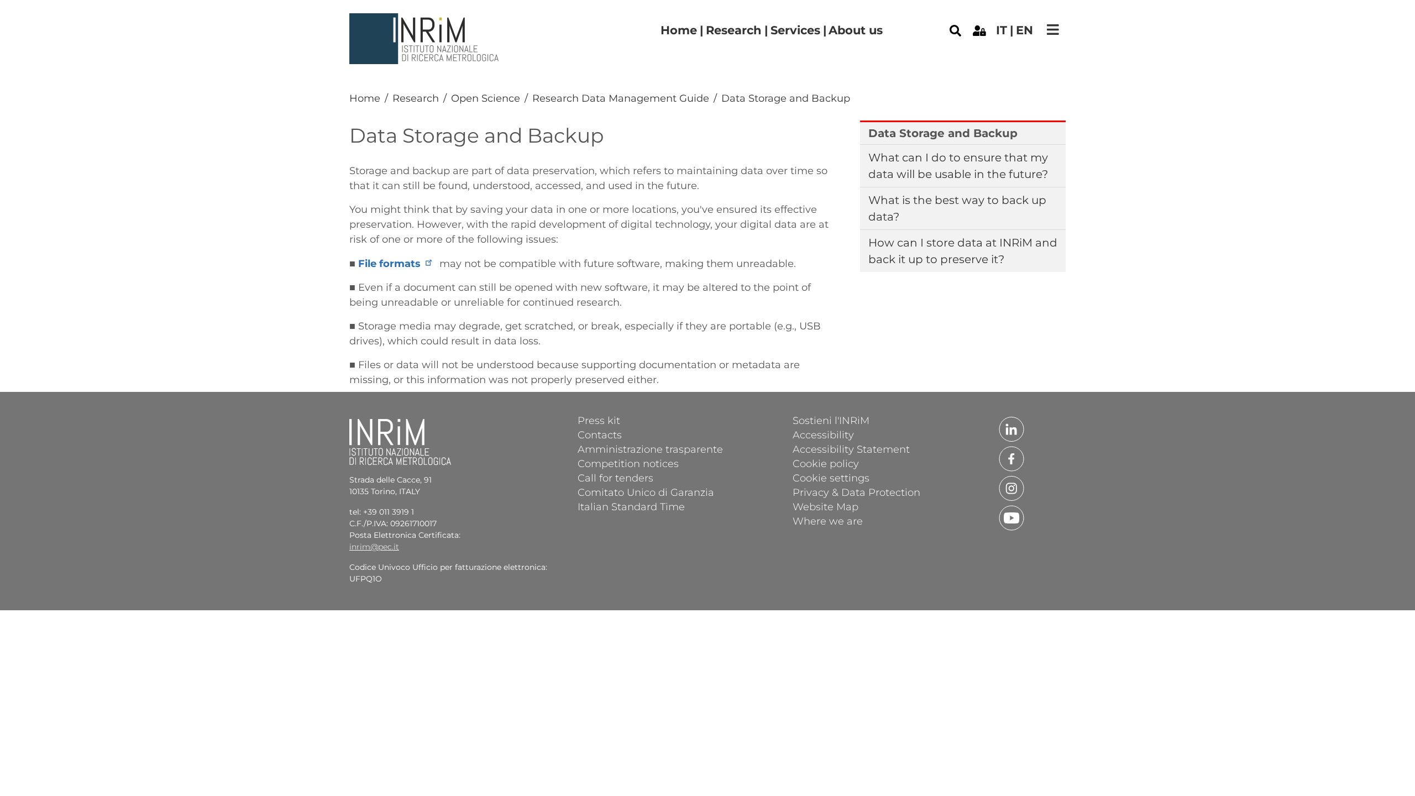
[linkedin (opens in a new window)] (1011, 428)
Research (734, 30)
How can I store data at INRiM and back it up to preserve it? (962, 251)
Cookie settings (831, 477)
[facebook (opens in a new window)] (1011, 458)
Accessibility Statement (851, 448)
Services (795, 30)
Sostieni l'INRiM (831, 420)
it (1001, 30)
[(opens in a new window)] (979, 30)
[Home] (425, 21)
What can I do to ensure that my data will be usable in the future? (958, 166)
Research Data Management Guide (620, 98)
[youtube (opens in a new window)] (1011, 517)
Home (679, 30)
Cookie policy (826, 463)
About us (856, 30)
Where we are (828, 520)
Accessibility (823, 434)
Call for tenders (615, 477)
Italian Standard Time (631, 506)
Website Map (825, 506)
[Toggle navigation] (1053, 29)
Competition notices (628, 463)
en (1024, 30)
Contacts (600, 434)
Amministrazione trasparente (650, 448)
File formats (389, 264)
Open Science (485, 98)
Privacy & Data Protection (856, 492)
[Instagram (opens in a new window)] (1011, 488)
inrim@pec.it (374, 547)
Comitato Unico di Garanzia (646, 492)
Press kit (599, 420)
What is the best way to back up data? (957, 208)
